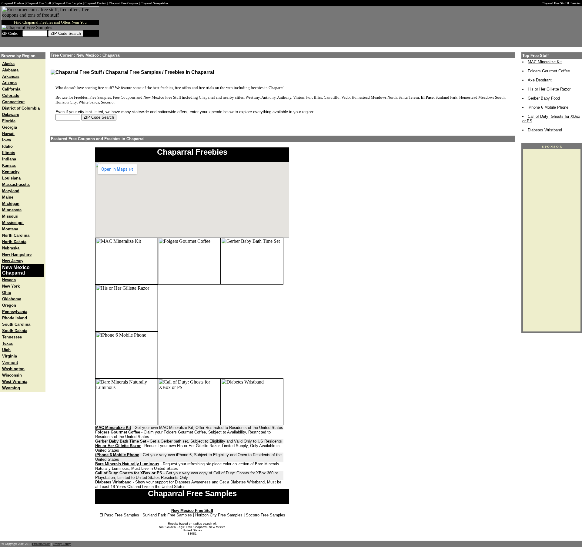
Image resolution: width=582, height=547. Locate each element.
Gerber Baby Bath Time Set (120, 441)
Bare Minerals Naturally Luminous (127, 464)
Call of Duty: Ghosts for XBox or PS (128, 473)
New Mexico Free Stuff (162, 97)
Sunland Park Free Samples (167, 515)
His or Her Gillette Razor (118, 445)
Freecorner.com (41, 543)
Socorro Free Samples (265, 515)
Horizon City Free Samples (218, 515)
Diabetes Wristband (113, 482)
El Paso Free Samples (119, 515)
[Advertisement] (382, 26)
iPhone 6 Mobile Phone (117, 455)
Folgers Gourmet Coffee (117, 432)
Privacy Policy (62, 543)
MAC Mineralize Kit (113, 427)
